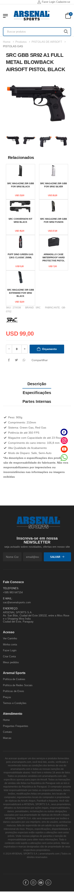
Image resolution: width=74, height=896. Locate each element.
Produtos (21, 41)
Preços (7, 697)
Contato (7, 732)
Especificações (37, 392)
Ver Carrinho (10, 638)
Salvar (55, 556)
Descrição (36, 384)
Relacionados (21, 157)
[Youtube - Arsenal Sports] (64, 449)
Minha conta (10, 644)
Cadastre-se (63, 1)
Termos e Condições (14, 703)
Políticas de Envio (13, 691)
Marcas (7, 738)
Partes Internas (36, 401)
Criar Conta (9, 656)
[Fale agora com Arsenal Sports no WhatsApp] (64, 457)
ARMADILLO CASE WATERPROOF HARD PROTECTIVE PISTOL (53, 257)
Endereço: (10, 608)
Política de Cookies (14, 679)
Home (6, 41)
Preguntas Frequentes (15, 726)
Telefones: (11, 588)
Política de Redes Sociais (18, 685)
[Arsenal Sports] (31, 15)
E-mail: (7, 598)
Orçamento (49, 349)
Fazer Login (48, 1)
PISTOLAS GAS (13, 46)
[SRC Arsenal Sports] (12, 319)
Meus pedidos (11, 662)
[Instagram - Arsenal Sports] (64, 440)
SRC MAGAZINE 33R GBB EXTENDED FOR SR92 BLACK (20, 293)
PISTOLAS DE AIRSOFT (47, 41)
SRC (38, 307)
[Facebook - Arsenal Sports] (64, 432)
